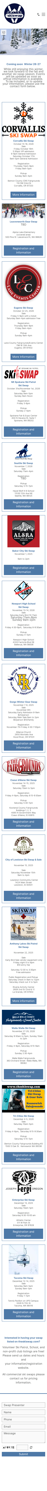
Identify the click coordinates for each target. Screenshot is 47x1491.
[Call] (38, 14)
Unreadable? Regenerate (31, 1447)
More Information (23, 194)
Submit (23, 1454)
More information (23, 1001)
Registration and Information (23, 250)
